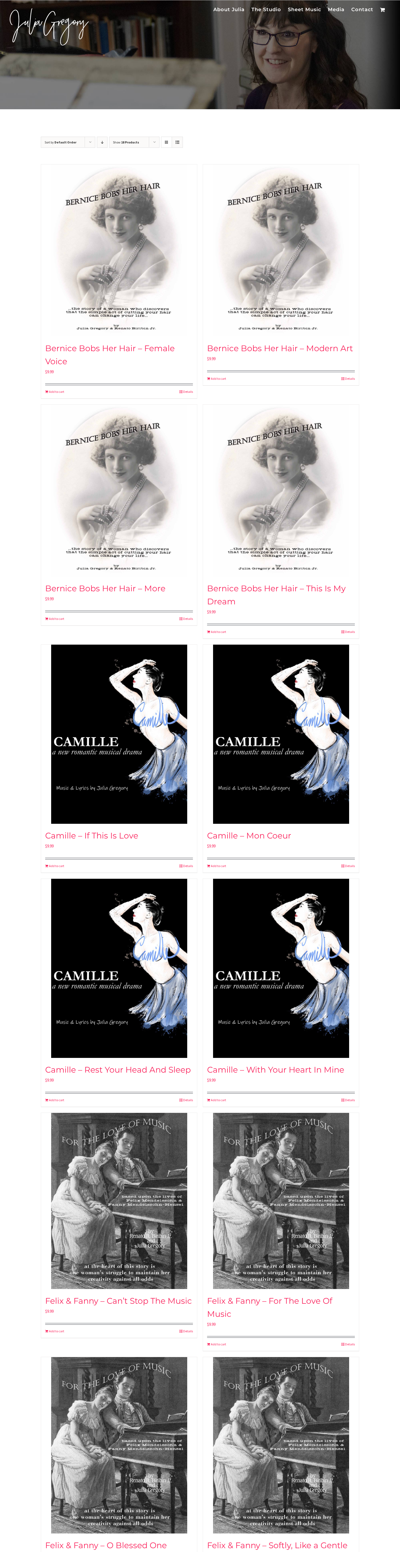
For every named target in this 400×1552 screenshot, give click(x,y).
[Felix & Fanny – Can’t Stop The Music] (119, 1201)
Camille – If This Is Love (91, 836)
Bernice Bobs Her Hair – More (105, 588)
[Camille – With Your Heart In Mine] (281, 968)
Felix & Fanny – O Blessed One (106, 1545)
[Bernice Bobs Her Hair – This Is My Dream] (281, 491)
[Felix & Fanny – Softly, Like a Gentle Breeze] (281, 1445)
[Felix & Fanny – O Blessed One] (119, 1445)
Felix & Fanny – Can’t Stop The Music (118, 1301)
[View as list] (177, 142)
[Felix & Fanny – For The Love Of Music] (281, 1201)
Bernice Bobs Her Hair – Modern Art (280, 348)
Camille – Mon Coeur (249, 836)
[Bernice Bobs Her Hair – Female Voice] (119, 250)
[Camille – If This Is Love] (119, 734)
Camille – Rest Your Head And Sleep (118, 1070)
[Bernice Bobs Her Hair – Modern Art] (281, 250)
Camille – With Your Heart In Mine (275, 1070)
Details (188, 392)
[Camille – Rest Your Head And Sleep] (119, 968)
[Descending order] (102, 142)
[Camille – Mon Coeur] (281, 734)
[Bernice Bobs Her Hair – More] (119, 491)
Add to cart (56, 392)
